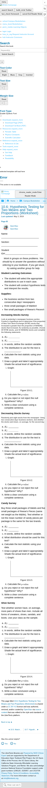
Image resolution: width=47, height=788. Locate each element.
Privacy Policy (6, 773)
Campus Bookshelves (32, 201)
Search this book (6, 46)
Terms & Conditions (21, 773)
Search (5, 785)
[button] (9, 155)
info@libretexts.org (10, 778)
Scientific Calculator (13, 138)
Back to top (5, 722)
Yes (6, 744)
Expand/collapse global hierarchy (4, 200)
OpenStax (14, 226)
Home (13, 201)
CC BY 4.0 (12, 707)
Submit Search (7, 54)
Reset (4, 71)
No (15, 744)
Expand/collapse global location (44, 200)
